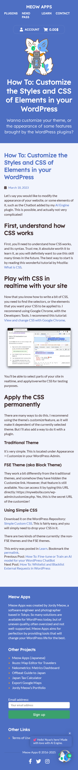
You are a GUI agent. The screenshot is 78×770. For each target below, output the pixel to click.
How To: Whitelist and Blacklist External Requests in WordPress (34, 566)
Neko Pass (26, 15)
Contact (63, 13)
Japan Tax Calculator (27, 678)
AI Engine (62, 205)
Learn (47, 13)
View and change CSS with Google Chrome (34, 320)
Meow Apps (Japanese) (28, 658)
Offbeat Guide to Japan (29, 673)
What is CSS (12, 267)
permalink (11, 552)
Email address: (18, 699)
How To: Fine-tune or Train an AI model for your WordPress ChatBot (38, 558)
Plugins (11, 13)
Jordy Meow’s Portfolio (29, 688)
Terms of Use (21, 738)
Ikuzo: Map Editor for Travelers (34, 663)
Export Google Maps (27, 683)
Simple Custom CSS (18, 523)
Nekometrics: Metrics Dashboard (35, 668)
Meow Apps (39, 6)
